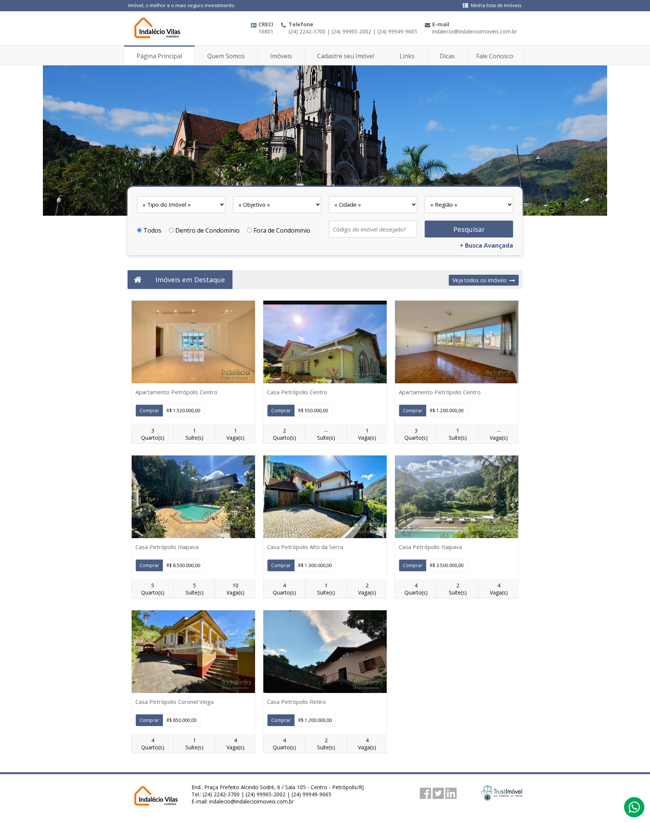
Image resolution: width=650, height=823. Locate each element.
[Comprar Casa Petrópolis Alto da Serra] (325, 496)
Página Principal (159, 56)
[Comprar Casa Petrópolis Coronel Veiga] (193, 651)
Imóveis (281, 56)
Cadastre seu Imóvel (345, 56)
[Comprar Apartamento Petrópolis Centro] (193, 342)
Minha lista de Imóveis (496, 5)
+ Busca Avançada (486, 245)
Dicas (447, 56)
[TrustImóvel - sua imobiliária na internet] (501, 798)
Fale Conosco (494, 56)
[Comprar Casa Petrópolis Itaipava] (193, 496)
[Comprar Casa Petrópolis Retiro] (325, 651)
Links (407, 56)
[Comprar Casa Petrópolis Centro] (325, 342)
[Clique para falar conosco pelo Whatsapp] (634, 810)
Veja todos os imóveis (480, 280)
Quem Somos (226, 56)
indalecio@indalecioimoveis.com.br (251, 801)
